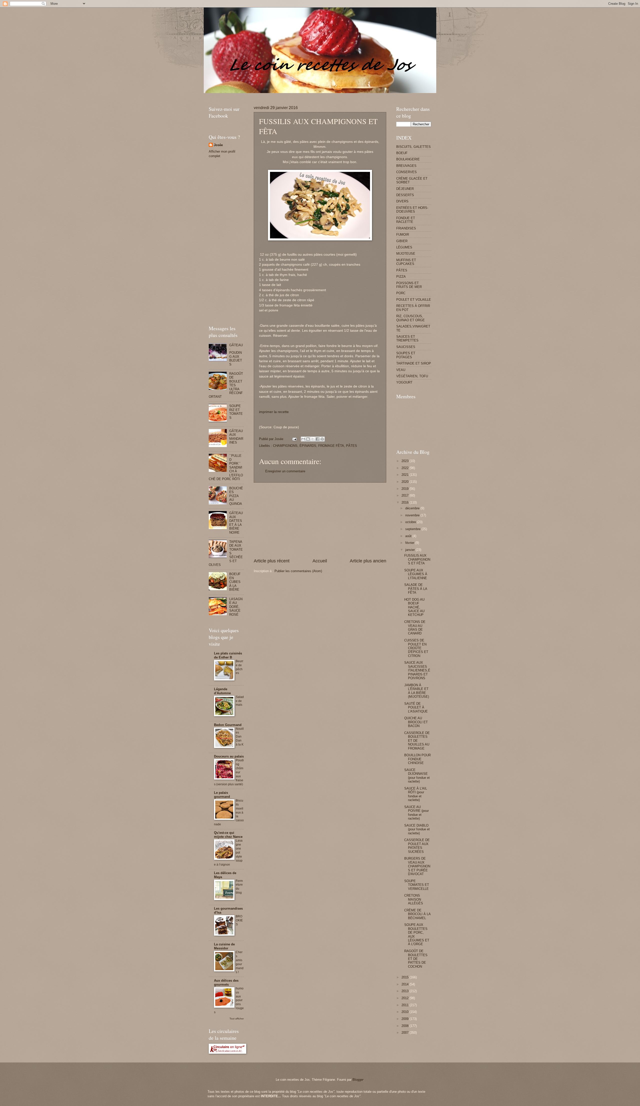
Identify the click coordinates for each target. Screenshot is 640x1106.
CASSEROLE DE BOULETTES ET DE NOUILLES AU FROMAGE (417, 740)
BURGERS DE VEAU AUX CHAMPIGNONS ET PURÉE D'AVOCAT (417, 866)
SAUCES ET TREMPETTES (407, 338)
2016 (406, 502)
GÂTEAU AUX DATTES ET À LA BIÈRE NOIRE (236, 522)
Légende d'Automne (222, 691)
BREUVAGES (406, 166)
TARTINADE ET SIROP (413, 363)
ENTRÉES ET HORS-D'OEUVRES (412, 209)
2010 (406, 1012)
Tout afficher (237, 1018)
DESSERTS (405, 195)
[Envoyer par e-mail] (303, 439)
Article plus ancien (368, 560)
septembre (413, 529)
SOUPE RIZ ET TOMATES (236, 411)
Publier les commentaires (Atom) (298, 571)
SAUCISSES (405, 347)
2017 (406, 495)
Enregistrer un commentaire (285, 471)
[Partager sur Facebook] (317, 439)
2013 (406, 991)
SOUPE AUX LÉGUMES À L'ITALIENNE (415, 574)
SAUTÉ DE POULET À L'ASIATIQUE (416, 707)
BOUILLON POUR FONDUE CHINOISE (417, 759)
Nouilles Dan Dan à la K (240, 737)
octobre (411, 522)
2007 (406, 1032)
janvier (410, 550)
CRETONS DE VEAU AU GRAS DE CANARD (415, 627)
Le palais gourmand (222, 795)
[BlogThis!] (308, 439)
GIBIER (402, 241)
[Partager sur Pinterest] (322, 439)
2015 (406, 977)
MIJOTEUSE (405, 253)
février (410, 543)
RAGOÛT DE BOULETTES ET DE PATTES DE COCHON (416, 958)
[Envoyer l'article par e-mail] (294, 439)
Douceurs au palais (229, 756)
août (408, 536)
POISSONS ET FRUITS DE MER (409, 285)
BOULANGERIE (408, 159)
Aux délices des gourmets (226, 982)
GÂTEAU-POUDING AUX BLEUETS (236, 354)
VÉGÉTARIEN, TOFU (412, 376)
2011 (406, 1005)
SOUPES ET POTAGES (405, 355)
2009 (406, 1019)
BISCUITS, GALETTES (413, 147)
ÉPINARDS (308, 446)
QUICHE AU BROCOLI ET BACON (416, 722)
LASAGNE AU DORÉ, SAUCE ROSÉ (235, 606)
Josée (218, 145)
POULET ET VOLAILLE (413, 299)
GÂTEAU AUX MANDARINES (236, 436)
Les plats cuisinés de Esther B (228, 655)
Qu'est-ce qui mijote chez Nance (228, 835)
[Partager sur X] (312, 439)
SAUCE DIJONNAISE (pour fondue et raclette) (417, 775)
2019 (406, 489)
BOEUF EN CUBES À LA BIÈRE (234, 581)
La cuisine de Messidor (224, 946)
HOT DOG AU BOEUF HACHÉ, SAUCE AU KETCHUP (414, 607)
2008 (406, 1026)
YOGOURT (404, 382)
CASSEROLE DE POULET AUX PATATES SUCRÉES (417, 845)
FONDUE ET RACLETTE (405, 220)
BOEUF (402, 153)
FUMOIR (402, 234)
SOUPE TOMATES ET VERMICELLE (416, 885)
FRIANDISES (406, 228)
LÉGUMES (404, 247)
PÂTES (351, 446)
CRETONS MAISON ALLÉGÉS (413, 899)
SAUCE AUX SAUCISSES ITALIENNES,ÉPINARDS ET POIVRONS (417, 670)
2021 (406, 475)
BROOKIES (239, 920)
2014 (406, 984)
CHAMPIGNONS (285, 446)
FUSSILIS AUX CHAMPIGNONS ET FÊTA (417, 559)
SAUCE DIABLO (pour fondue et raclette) (417, 829)
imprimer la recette (274, 412)
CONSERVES (406, 172)
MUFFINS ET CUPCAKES (406, 262)
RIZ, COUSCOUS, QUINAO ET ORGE (410, 318)
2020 (406, 482)
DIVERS (402, 201)
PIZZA (401, 276)
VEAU (400, 370)
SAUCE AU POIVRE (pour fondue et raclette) (416, 812)
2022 (406, 468)
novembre (412, 515)
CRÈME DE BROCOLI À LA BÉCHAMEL (417, 914)
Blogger (357, 1079)
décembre (412, 508)
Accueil (319, 560)
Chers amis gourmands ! (240, 962)
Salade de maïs (240, 701)
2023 (406, 461)
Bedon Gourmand (228, 725)
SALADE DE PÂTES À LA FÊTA (415, 588)
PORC (401, 293)
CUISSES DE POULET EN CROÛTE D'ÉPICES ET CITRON (416, 648)
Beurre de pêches (239, 667)
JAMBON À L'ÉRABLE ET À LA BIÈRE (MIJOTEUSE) (416, 690)
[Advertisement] (300, 95)
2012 (406, 998)
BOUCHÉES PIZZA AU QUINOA (236, 496)
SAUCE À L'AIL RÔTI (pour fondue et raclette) (415, 794)
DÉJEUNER (405, 189)
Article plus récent (272, 560)
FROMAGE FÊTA (331, 446)
